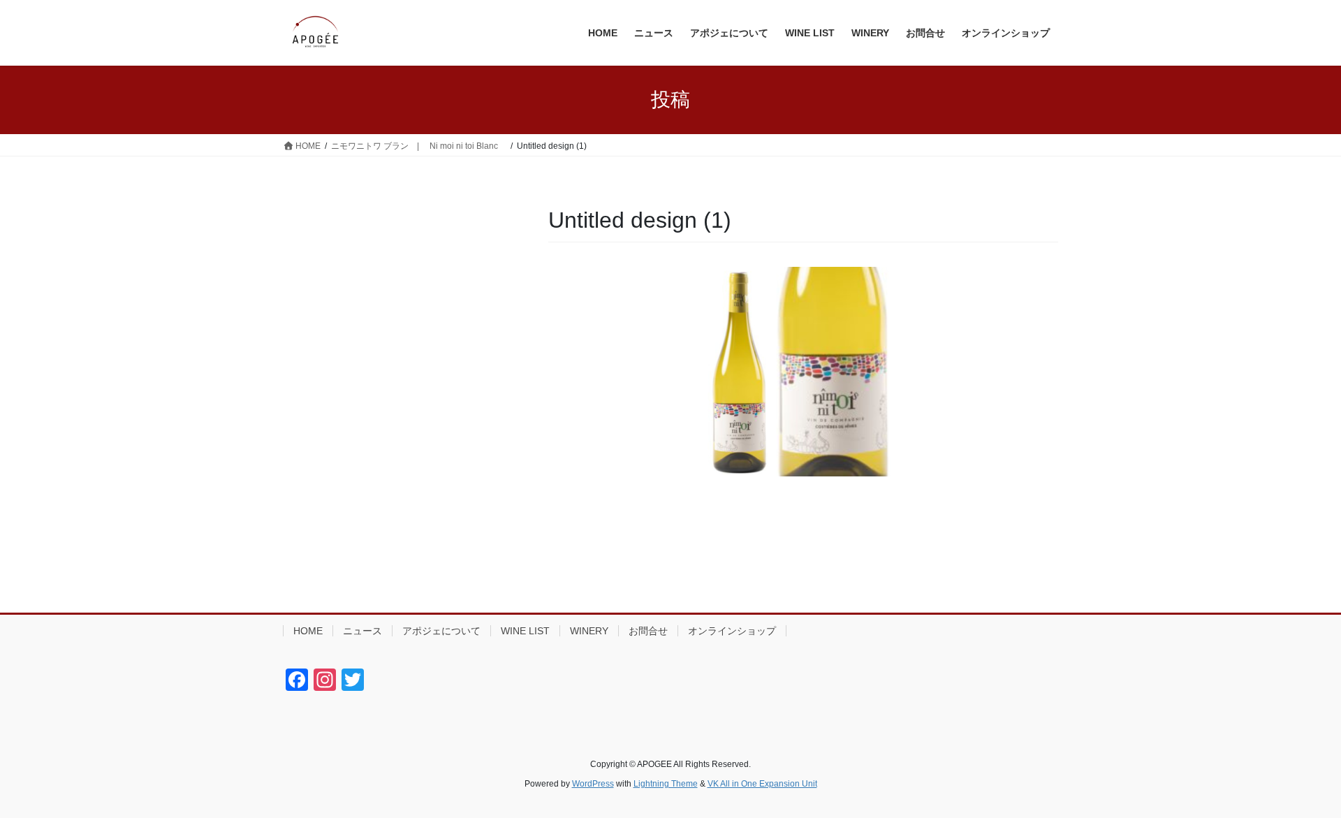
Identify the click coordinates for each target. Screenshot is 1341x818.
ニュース (362, 630)
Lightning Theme (665, 784)
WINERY (589, 630)
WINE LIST (525, 630)
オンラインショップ (732, 630)
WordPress (593, 784)
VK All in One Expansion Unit (762, 784)
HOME (308, 630)
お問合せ (648, 630)
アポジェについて (441, 630)
